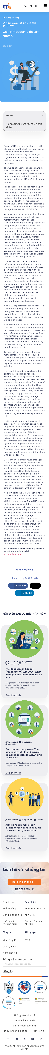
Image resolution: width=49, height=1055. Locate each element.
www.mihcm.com (12, 554)
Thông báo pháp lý (24, 1015)
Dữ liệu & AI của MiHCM (34, 922)
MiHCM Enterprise (35, 908)
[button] (17, 46)
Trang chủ (8, 902)
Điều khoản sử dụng (15, 1030)
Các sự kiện (9, 946)
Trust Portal (38, 1030)
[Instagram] (16, 1039)
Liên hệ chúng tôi (13, 914)
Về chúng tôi (10, 940)
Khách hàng (9, 908)
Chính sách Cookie (24, 1020)
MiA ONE (30, 914)
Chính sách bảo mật (24, 1025)
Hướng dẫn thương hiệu (10, 922)
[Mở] (40, 6)
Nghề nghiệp (10, 952)
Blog (27, 939)
